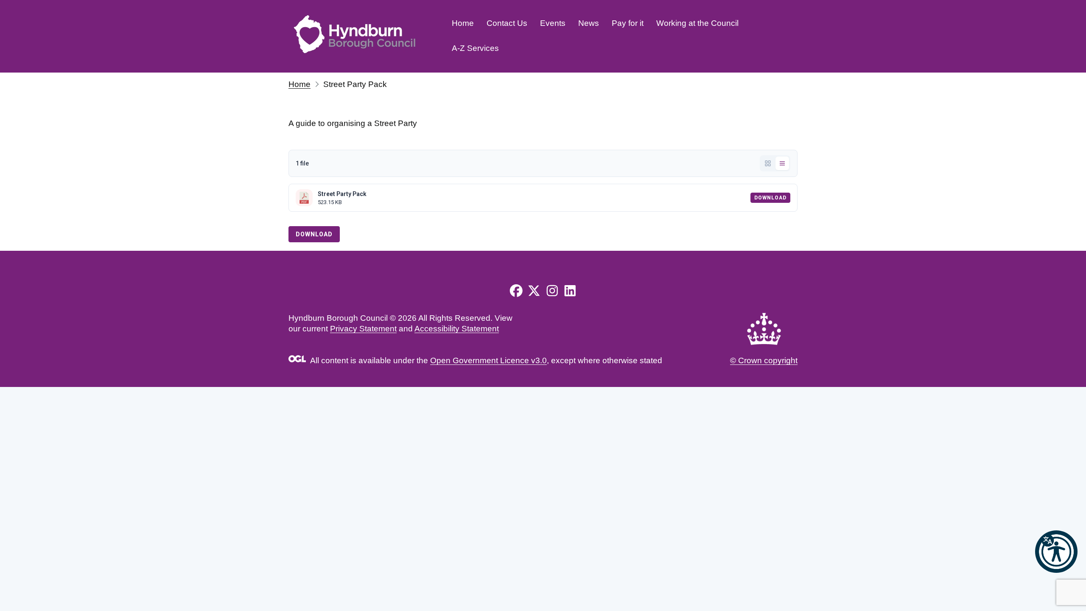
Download (770, 198)
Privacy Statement (363, 328)
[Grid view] (768, 163)
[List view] (782, 163)
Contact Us (507, 23)
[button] (1056, 551)
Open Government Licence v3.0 (488, 360)
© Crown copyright (764, 360)
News (588, 23)
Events (552, 23)
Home (463, 23)
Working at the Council (697, 23)
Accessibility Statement (456, 328)
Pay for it (628, 23)
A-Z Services (475, 48)
